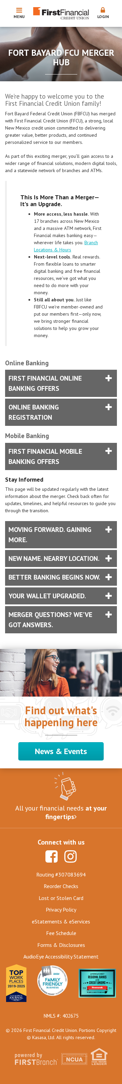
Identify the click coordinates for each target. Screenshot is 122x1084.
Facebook (51, 856)
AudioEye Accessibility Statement (61, 956)
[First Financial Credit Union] (61, 13)
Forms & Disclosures (61, 944)
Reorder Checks (61, 886)
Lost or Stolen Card (61, 898)
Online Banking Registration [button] (33, 412)
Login (103, 16)
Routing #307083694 (61, 874)
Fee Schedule (61, 933)
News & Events (61, 751)
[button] (103, 13)
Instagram (70, 856)
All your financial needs (61, 812)
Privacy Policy (61, 909)
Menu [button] (19, 16)
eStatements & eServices (61, 921)
